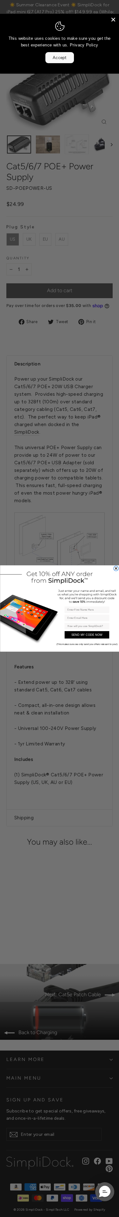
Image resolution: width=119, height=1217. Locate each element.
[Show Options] (106, 626)
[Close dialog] (115, 568)
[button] (104, 1191)
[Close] (113, 19)
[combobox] (85, 626)
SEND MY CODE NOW (86, 634)
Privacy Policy (84, 45)
